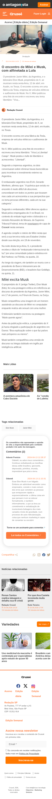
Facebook (43, 555)
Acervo (8, 22)
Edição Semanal (38, 22)
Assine (37, 773)
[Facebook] (18, 686)
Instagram (39, 555)
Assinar (44, 5)
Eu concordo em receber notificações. (24, 750)
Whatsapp (34, 555)
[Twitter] (25, 686)
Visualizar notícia (12, 375)
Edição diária (21, 22)
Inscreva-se (26, 760)
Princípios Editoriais (24, 773)
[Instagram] (33, 686)
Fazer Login (40, 14)
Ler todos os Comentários (25, 535)
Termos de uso (31, 777)
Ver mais (43, 624)
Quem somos (9, 773)
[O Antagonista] (15, 5)
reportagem (33, 224)
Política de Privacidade (29, 753)
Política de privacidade (14, 777)
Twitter (48, 555)
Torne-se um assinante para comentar (25, 527)
